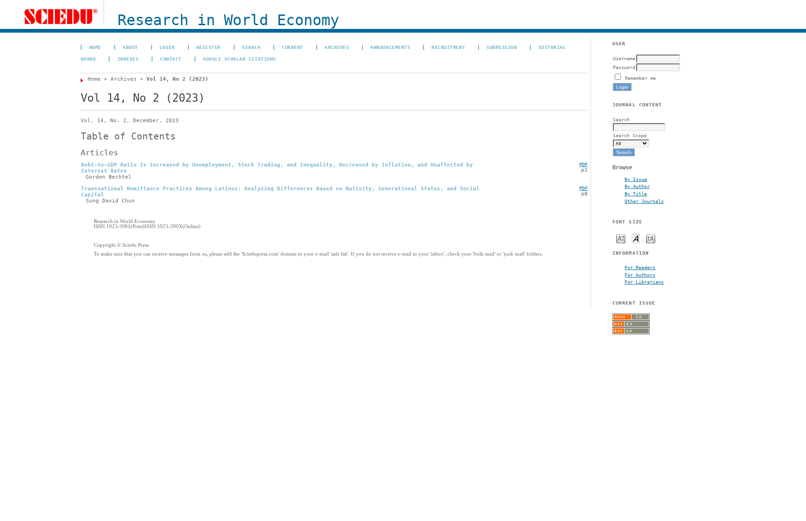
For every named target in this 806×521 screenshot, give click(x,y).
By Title (636, 193)
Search (251, 47)
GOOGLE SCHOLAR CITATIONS (239, 59)
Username (624, 58)
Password (624, 67)
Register (208, 47)
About (130, 47)
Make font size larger (650, 238)
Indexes (128, 59)
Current (292, 47)
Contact (170, 59)
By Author (637, 186)
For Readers (640, 267)
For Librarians (644, 282)
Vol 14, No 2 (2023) (177, 79)
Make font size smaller (620, 238)
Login (167, 47)
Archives (337, 47)
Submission (501, 47)
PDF (583, 164)
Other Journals (644, 201)
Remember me (640, 78)
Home (95, 47)
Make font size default (635, 238)
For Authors (640, 275)
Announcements (390, 47)
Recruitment (448, 47)
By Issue (636, 179)
